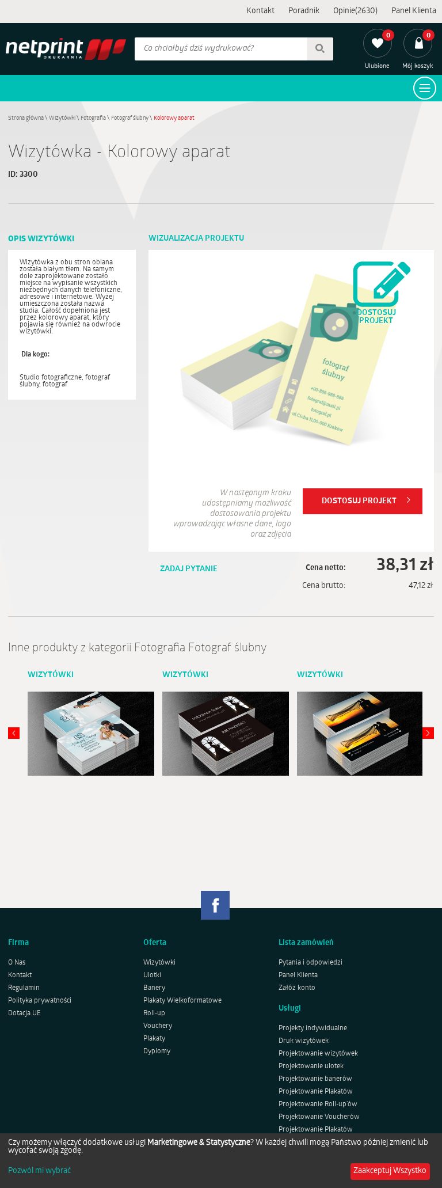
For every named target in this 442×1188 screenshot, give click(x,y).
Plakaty (154, 1038)
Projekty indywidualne (313, 1028)
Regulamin (24, 988)
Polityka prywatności (39, 1000)
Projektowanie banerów (315, 1079)
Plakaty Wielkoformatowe (182, 1000)
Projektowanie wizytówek (318, 1053)
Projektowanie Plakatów (316, 1091)
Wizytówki (62, 118)
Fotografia (93, 118)
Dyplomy (156, 1051)
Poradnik (303, 11)
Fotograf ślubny (129, 118)
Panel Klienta (413, 11)
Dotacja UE (24, 1013)
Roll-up (154, 1013)
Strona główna (26, 118)
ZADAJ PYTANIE (189, 569)
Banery (154, 988)
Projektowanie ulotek (311, 1066)
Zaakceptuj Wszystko (389, 1171)
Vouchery (157, 1026)
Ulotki (152, 975)
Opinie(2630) (355, 11)
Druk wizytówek (304, 1041)
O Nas (16, 962)
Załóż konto (297, 988)
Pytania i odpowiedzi (310, 962)
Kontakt (260, 11)
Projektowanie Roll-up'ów (318, 1104)
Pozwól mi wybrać (39, 1171)
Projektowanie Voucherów (319, 1117)
